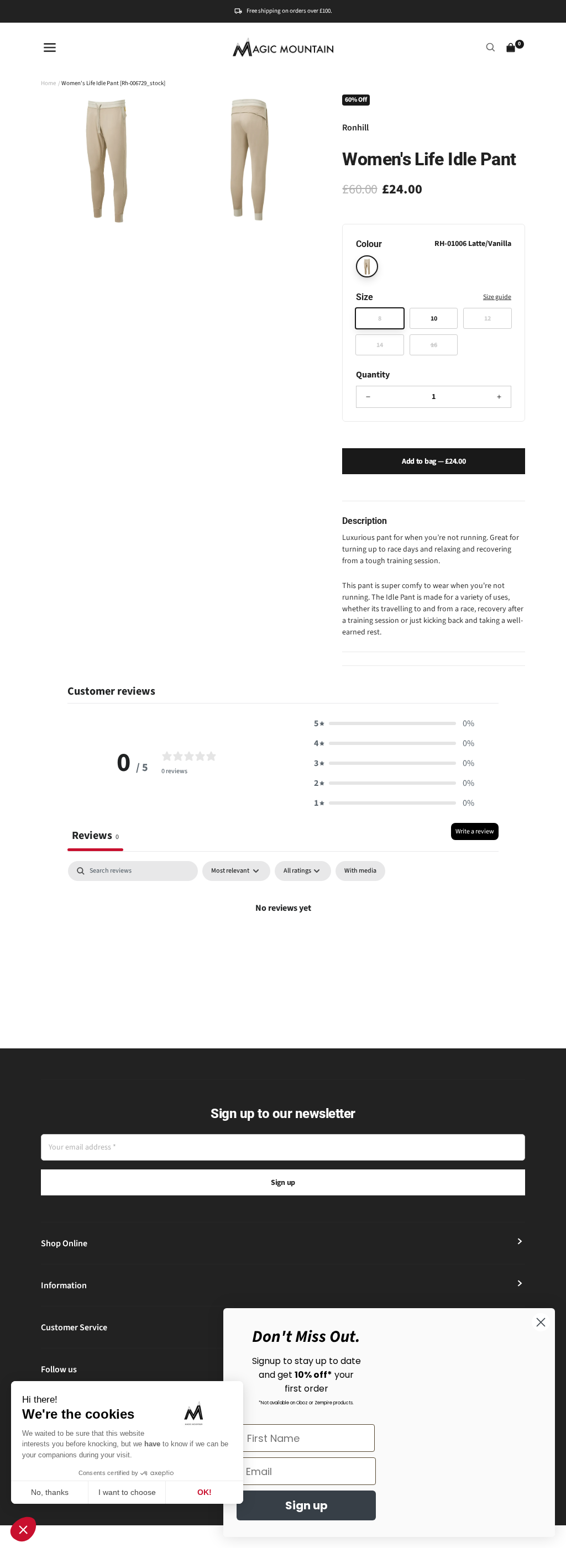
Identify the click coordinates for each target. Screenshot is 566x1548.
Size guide (497, 297)
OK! (204, 1492)
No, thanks (50, 1492)
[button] (23, 1529)
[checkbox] (360, 871)
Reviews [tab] (95, 835)
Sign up (283, 1182)
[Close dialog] (541, 1322)
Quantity (373, 375)
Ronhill (355, 128)
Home (48, 83)
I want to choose (127, 1492)
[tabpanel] (283, 945)
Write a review (474, 831)
